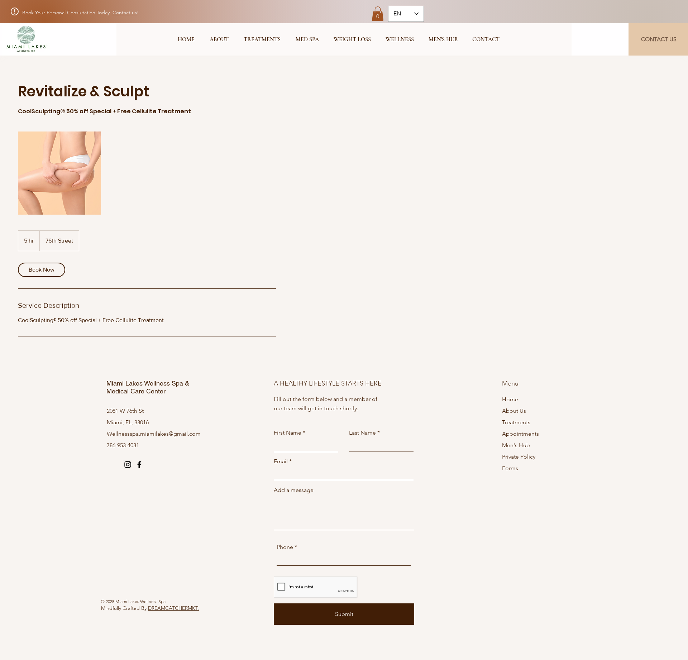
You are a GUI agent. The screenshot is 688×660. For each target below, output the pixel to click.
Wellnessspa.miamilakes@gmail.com (154, 433)
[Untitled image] (59, 173)
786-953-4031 (123, 445)
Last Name (362, 433)
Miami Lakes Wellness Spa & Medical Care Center (147, 387)
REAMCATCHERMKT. (175, 608)
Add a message (294, 490)
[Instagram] (127, 464)
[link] (41, 270)
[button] (378, 13)
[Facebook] (139, 464)
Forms (510, 468)
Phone (285, 547)
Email (281, 461)
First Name (287, 433)
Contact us (125, 12)
